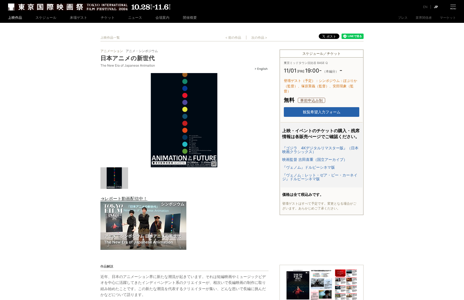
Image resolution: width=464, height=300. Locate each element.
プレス (403, 17)
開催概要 (190, 17)
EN (425, 7)
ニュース (135, 17)
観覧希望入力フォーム (321, 112)
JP (436, 7)
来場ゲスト (78, 17)
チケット (108, 17)
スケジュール (45, 17)
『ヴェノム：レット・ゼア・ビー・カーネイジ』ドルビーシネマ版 (319, 177)
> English (261, 68)
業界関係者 (424, 17)
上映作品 (15, 17)
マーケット (448, 17)
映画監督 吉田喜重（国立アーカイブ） (314, 159)
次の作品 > (259, 37)
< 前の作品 (233, 37)
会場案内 (162, 17)
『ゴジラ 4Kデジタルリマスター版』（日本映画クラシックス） (320, 150)
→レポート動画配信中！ (123, 198)
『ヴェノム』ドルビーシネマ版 (308, 167)
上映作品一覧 (110, 37)
